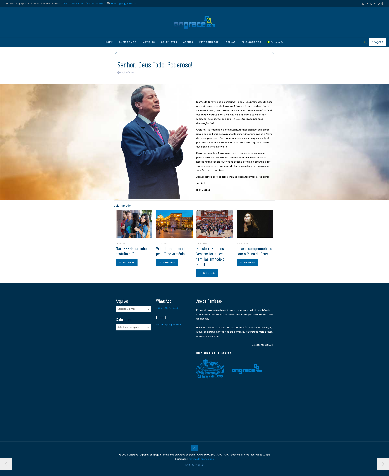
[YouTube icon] (375, 3)
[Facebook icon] (367, 3)
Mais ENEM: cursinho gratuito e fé (131, 251)
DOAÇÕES (377, 42)
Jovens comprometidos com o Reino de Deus (254, 251)
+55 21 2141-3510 (73, 3)
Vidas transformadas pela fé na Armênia (172, 251)
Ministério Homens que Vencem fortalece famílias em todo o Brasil (213, 256)
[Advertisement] (134, 380)
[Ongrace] (194, 22)
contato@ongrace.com (123, 3)
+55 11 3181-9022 (96, 3)
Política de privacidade (201, 459)
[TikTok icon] (382, 3)
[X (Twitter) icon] (371, 3)
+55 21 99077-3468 (167, 307)
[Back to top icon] (194, 448)
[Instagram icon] (378, 3)
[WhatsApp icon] (363, 3)
